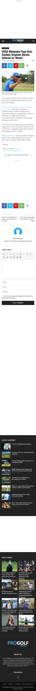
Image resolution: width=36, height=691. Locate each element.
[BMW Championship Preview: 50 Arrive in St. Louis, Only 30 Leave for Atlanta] (6, 471)
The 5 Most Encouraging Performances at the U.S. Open (27, 219)
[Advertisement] (18, 20)
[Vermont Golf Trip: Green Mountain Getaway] (6, 455)
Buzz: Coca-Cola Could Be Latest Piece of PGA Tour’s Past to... (22, 503)
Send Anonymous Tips (27, 684)
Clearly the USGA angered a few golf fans (17, 107)
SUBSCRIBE (17, 684)
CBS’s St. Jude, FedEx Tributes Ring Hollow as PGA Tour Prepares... (23, 486)
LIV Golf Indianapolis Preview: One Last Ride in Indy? (22, 461)
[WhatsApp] (21, 65)
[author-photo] (18, 236)
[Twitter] (10, 65)
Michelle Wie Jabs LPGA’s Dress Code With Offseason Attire (26, 629)
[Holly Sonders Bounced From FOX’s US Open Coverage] (9, 620)
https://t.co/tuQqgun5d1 (11, 151)
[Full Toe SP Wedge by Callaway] (6, 446)
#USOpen (18, 149)
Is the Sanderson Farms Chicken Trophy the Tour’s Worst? (26, 612)
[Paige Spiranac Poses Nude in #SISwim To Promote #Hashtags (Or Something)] (26, 584)
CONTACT (10, 684)
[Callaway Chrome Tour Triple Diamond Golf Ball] (6, 497)
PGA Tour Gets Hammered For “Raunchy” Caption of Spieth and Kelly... (9, 612)
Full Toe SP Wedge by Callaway (21, 444)
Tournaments (5, 48)
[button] (3, 41)
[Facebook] (4, 65)
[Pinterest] (16, 65)
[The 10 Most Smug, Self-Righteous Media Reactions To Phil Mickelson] (26, 566)
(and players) (6, 109)
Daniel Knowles (11, 60)
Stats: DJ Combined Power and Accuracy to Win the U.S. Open (9, 219)
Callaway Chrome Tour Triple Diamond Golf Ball (21, 495)
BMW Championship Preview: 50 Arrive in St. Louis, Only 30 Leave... (22, 470)
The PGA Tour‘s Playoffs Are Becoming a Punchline (21, 478)
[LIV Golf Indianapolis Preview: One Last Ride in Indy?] (6, 463)
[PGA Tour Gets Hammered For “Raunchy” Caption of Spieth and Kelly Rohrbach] (9, 603)
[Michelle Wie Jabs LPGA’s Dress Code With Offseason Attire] (26, 620)
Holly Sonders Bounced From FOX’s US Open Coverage (8, 629)
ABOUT (5, 684)
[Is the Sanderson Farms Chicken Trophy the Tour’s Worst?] (26, 603)
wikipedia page (10, 136)
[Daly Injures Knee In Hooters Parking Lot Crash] (9, 584)
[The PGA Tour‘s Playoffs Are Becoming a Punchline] (6, 480)
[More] (27, 65)
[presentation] (3, 254)
